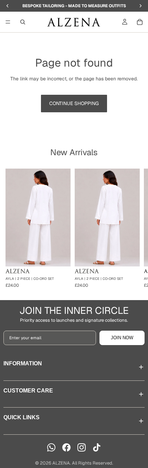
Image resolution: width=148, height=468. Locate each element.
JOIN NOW (122, 337)
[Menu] (8, 22)
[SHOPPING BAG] (139, 22)
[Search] (22, 22)
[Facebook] (66, 447)
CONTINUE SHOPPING (74, 103)
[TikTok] (97, 447)
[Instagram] (81, 447)
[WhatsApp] (51, 447)
